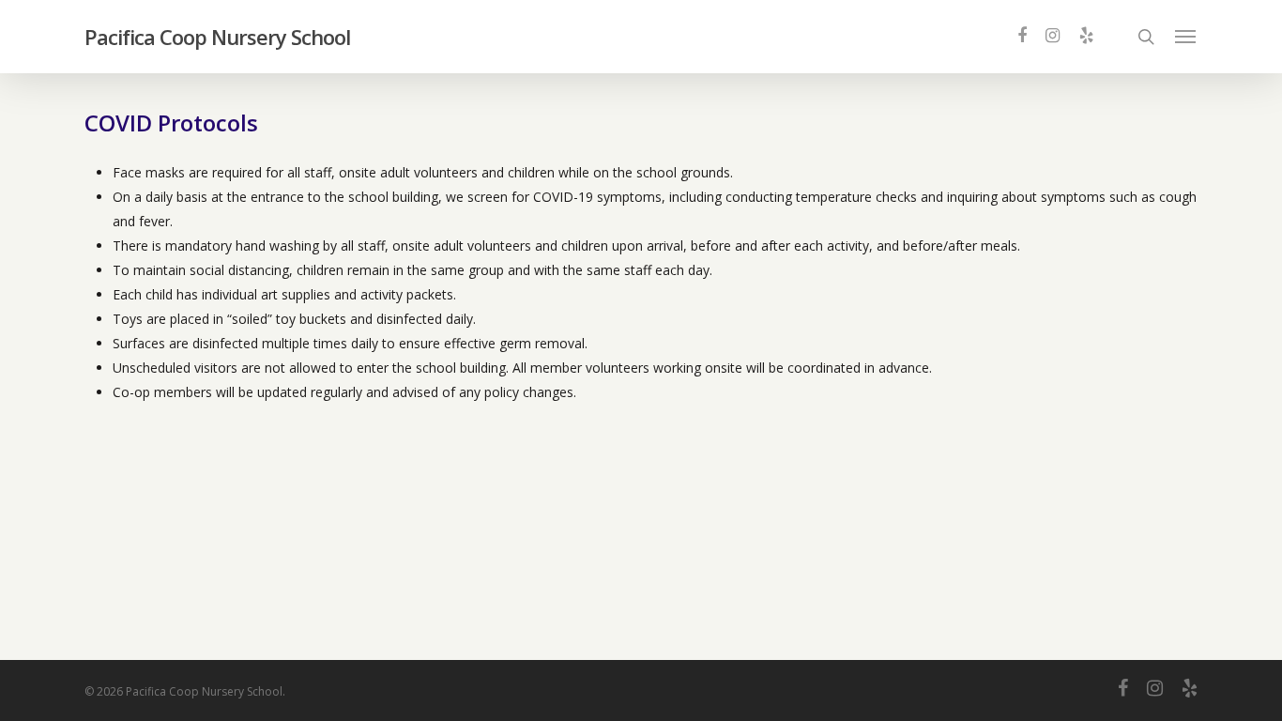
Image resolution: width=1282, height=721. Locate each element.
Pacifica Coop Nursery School (217, 36)
